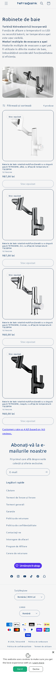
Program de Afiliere (16, 546)
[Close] (53, 652)
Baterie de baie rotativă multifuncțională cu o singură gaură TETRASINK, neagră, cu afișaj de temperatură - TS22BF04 (27, 404)
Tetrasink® (20, 641)
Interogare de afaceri (17, 539)
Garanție (10, 511)
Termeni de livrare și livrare (20, 497)
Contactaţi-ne (13, 532)
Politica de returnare (17, 518)
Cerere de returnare (16, 553)
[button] (6, 3)
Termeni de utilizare (43, 646)
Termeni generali (15, 504)
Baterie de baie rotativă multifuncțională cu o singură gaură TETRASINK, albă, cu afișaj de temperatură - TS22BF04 (27, 166)
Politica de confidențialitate (21, 525)
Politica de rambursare (38, 641)
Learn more (38, 662)
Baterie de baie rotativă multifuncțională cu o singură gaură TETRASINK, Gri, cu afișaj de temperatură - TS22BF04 (27, 245)
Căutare (10, 490)
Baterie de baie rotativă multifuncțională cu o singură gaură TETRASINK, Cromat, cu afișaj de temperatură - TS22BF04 (27, 324)
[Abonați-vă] (46, 472)
